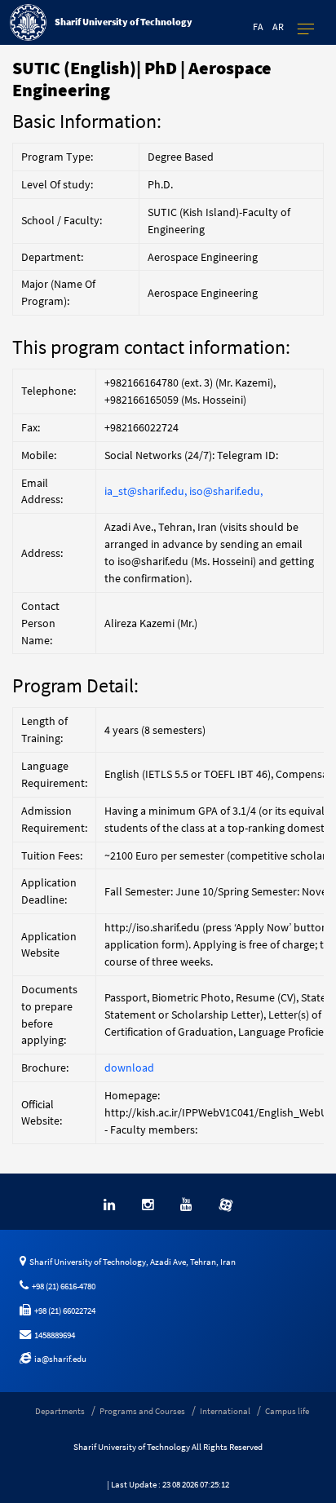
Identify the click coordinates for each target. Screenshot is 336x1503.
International (225, 1411)
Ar (278, 26)
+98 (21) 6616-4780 (62, 1286)
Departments (60, 1411)
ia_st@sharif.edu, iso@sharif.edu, (183, 491)
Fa (258, 26)
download (129, 1067)
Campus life (287, 1411)
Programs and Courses (142, 1411)
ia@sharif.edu (58, 1358)
